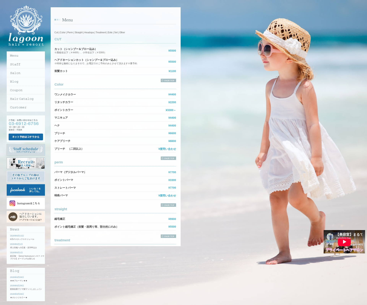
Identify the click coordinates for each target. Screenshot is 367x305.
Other (122, 32)
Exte (110, 32)
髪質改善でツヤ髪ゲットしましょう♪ (26, 289)
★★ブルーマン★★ (18, 281)
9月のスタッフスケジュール (22, 239)
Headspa (89, 32)
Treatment (101, 32)
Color (63, 32)
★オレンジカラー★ (18, 297)
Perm (70, 32)
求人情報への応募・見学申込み (23, 248)
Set (116, 32)
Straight (79, 32)
